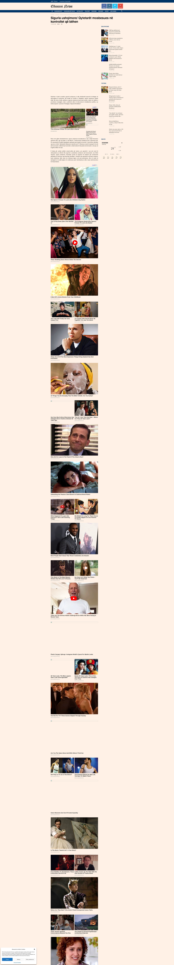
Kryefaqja (52, 14)
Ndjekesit (115, 4)
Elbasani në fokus (69, 11)
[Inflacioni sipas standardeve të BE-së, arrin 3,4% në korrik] (104, 40)
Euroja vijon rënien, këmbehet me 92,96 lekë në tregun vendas (115, 75)
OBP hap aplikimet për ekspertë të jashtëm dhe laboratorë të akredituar (114, 32)
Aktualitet (80, 11)
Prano (7, 959)
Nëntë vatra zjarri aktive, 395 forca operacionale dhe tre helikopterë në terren (116, 131)
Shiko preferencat (30, 959)
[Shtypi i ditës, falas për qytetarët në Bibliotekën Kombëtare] (104, 107)
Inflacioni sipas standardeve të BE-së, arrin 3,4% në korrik (116, 40)
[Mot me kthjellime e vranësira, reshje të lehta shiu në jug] (104, 123)
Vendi (103, 83)
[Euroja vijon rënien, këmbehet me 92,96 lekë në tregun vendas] (104, 76)
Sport (107, 11)
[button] (34, 949)
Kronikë (100, 11)
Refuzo (18, 959)
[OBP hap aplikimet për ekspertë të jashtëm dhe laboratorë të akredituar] (104, 32)
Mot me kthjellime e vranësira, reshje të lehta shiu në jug (116, 123)
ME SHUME (113, 11)
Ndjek (109, 4)
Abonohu (120, 4)
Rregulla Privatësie (17, 962)
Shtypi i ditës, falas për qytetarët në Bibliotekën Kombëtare (115, 106)
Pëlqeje (104, 4)
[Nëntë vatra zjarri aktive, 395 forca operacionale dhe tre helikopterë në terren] (104, 131)
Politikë (87, 11)
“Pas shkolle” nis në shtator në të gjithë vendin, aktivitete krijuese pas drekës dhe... (116, 114)
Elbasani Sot (58, 11)
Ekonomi (94, 11)
